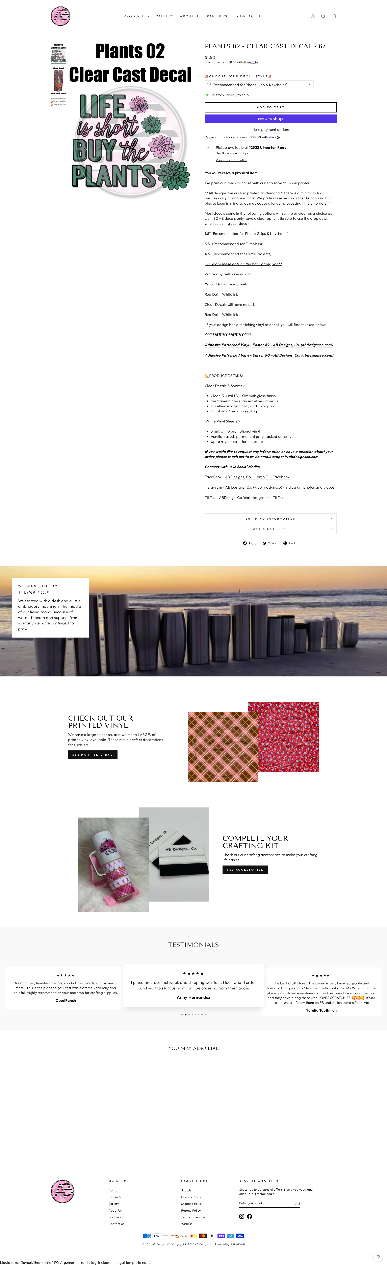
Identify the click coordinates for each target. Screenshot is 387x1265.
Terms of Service (193, 1217)
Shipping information (271, 518)
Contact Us (116, 1224)
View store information (231, 160)
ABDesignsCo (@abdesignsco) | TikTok (251, 497)
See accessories (245, 870)
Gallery (113, 1204)
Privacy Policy (191, 1197)
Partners (114, 1217)
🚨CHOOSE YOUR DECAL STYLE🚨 (239, 76)
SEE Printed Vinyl (92, 754)
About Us (115, 1210)
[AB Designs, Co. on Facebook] (249, 1216)
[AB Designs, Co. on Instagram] (241, 1216)
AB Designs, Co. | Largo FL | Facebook (257, 476)
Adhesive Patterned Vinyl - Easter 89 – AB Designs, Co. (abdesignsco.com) (269, 344)
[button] (271, 62)
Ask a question (270, 529)
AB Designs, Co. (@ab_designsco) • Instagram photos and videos (279, 487)
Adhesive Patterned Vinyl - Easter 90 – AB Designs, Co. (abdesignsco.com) (269, 355)
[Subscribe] (297, 1203)
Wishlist (186, 1224)
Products (114, 1197)
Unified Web (237, 1244)
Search (186, 1190)
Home (112, 1190)
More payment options (271, 129)
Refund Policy (191, 1210)
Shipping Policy (192, 1204)
